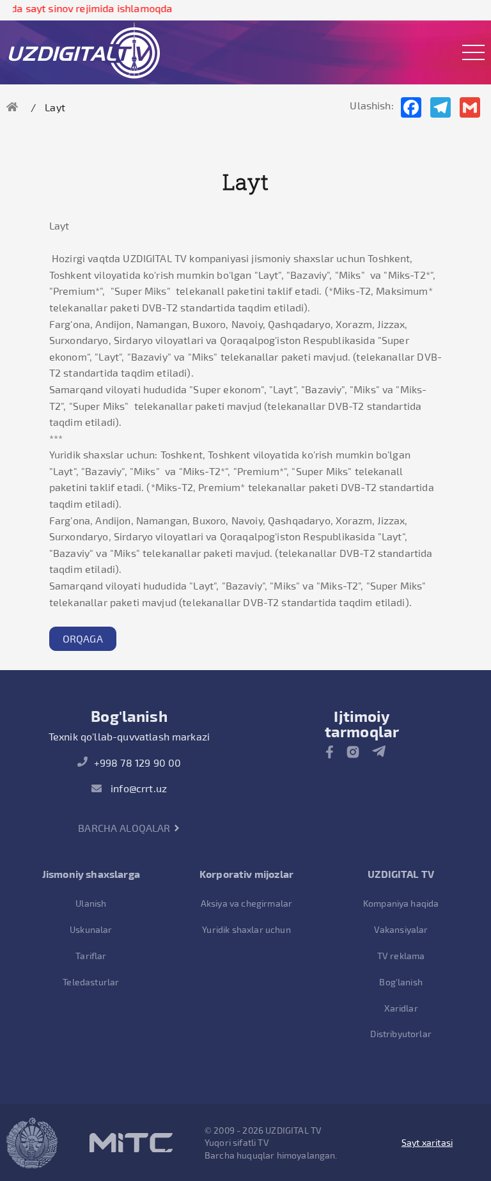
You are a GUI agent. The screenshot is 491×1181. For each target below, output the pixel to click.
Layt (55, 107)
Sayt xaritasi (427, 1142)
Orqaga (83, 638)
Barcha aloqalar (125, 828)
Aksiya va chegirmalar (246, 903)
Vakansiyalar (401, 929)
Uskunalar (91, 929)
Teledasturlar (91, 981)
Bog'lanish (401, 981)
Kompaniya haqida (401, 903)
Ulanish (90, 903)
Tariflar (90, 955)
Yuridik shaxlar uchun (246, 929)
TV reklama (401, 955)
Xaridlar (401, 1008)
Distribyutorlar (400, 1033)
